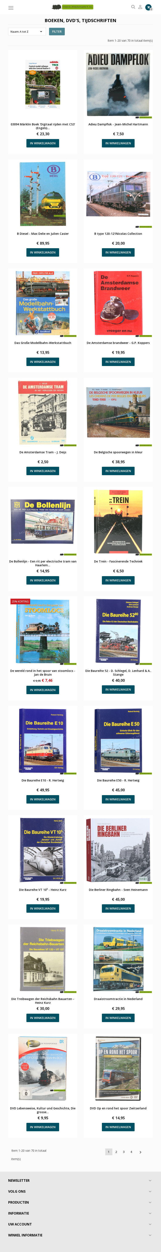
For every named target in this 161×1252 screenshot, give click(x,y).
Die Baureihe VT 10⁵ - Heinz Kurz (42, 890)
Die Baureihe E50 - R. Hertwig (118, 780)
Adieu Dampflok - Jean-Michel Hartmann (118, 124)
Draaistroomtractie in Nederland (118, 999)
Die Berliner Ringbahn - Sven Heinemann (118, 890)
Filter (57, 31)
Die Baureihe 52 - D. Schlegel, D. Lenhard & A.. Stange (118, 672)
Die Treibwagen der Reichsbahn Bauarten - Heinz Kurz (42, 1001)
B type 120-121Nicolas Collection (118, 234)
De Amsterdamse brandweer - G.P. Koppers (118, 343)
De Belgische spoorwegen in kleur (118, 452)
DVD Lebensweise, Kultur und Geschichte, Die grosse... (42, 1110)
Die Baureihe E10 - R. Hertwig (43, 780)
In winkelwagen (43, 143)
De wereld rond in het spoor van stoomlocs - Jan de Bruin (42, 672)
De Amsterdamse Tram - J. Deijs (42, 452)
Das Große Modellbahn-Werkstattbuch (42, 343)
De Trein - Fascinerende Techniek (118, 561)
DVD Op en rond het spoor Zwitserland (118, 1108)
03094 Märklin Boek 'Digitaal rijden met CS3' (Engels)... (43, 126)
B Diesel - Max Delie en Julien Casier (43, 234)
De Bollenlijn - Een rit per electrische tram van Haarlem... (43, 563)
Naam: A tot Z (27, 31)
